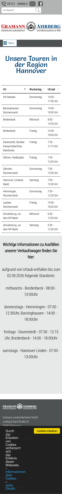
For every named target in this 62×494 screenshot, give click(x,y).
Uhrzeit (51, 89)
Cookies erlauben (47, 431)
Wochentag (35, 89)
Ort (4, 89)
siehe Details (10, 487)
